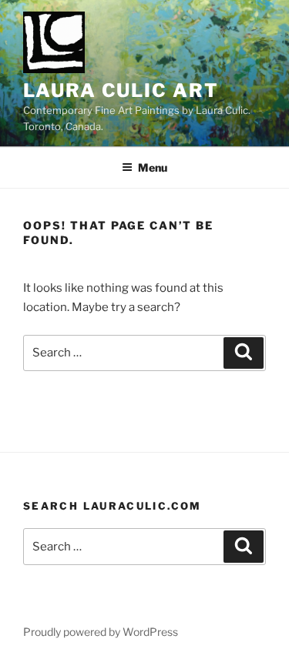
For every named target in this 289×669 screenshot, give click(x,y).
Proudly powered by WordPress (100, 631)
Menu (152, 167)
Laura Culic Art (121, 90)
